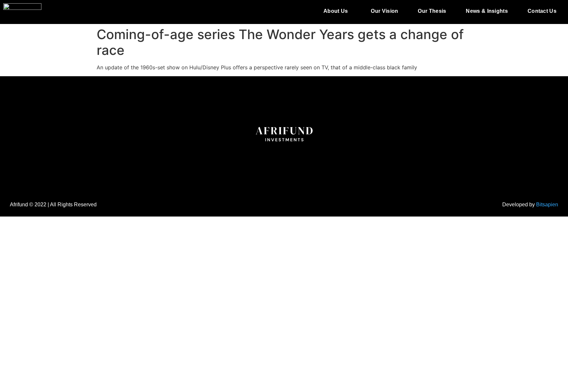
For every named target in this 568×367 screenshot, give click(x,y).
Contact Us (542, 11)
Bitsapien (547, 204)
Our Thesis (432, 11)
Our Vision (384, 11)
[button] (337, 11)
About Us (335, 11)
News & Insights (487, 11)
